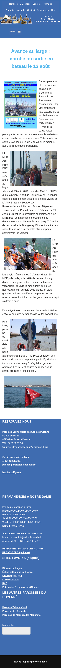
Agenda (21, 10)
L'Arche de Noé (10, 579)
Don (53, 10)
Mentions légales (11, 472)
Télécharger (43, 10)
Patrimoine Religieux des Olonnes (20, 587)
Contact (31, 10)
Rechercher (8, 625)
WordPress (41, 661)
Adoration (10, 10)
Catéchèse (25, 4)
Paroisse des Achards (14, 611)
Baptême (37, 4)
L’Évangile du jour (12, 575)
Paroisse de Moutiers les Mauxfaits (21, 615)
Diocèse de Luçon (12, 568)
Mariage (48, 4)
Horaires (13, 4)
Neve (17, 661)
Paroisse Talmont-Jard (14, 607)
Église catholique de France (17, 572)
